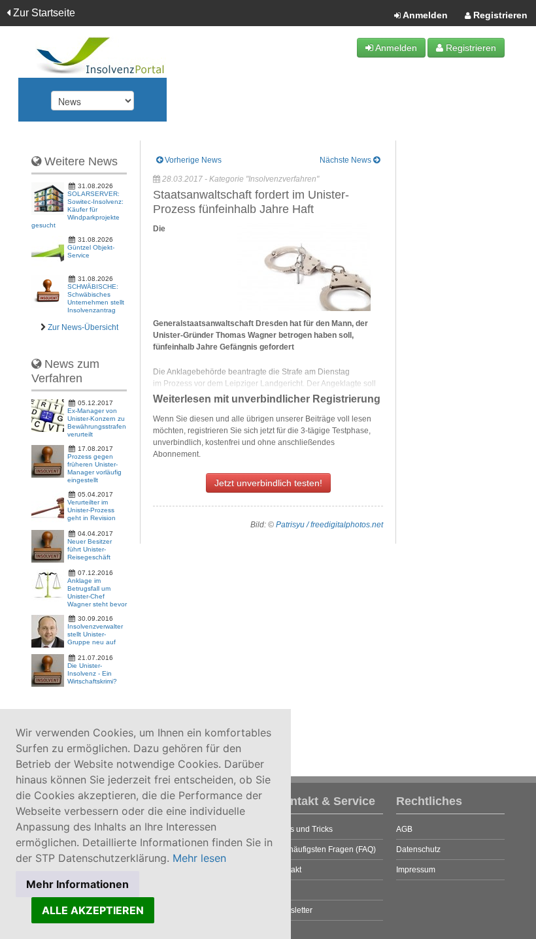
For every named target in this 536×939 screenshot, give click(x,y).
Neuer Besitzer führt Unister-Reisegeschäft (89, 549)
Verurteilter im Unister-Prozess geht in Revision (91, 510)
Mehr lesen (199, 858)
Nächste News (346, 160)
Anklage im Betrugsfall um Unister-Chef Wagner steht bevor (97, 592)
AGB (404, 829)
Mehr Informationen (77, 884)
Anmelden (424, 15)
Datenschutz (418, 849)
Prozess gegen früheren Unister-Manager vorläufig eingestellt (94, 468)
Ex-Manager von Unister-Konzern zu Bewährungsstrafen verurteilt (96, 422)
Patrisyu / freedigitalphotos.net (329, 524)
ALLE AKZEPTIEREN (93, 910)
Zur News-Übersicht (83, 327)
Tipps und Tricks (304, 829)
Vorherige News (192, 160)
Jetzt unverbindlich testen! (268, 483)
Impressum (415, 869)
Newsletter (293, 910)
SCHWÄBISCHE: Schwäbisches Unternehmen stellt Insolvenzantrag (95, 298)
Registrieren (499, 15)
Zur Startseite (42, 12)
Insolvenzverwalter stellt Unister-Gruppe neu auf (95, 634)
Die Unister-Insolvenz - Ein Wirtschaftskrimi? (92, 673)
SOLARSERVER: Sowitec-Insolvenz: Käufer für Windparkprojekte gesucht (77, 209)
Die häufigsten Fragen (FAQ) (325, 849)
